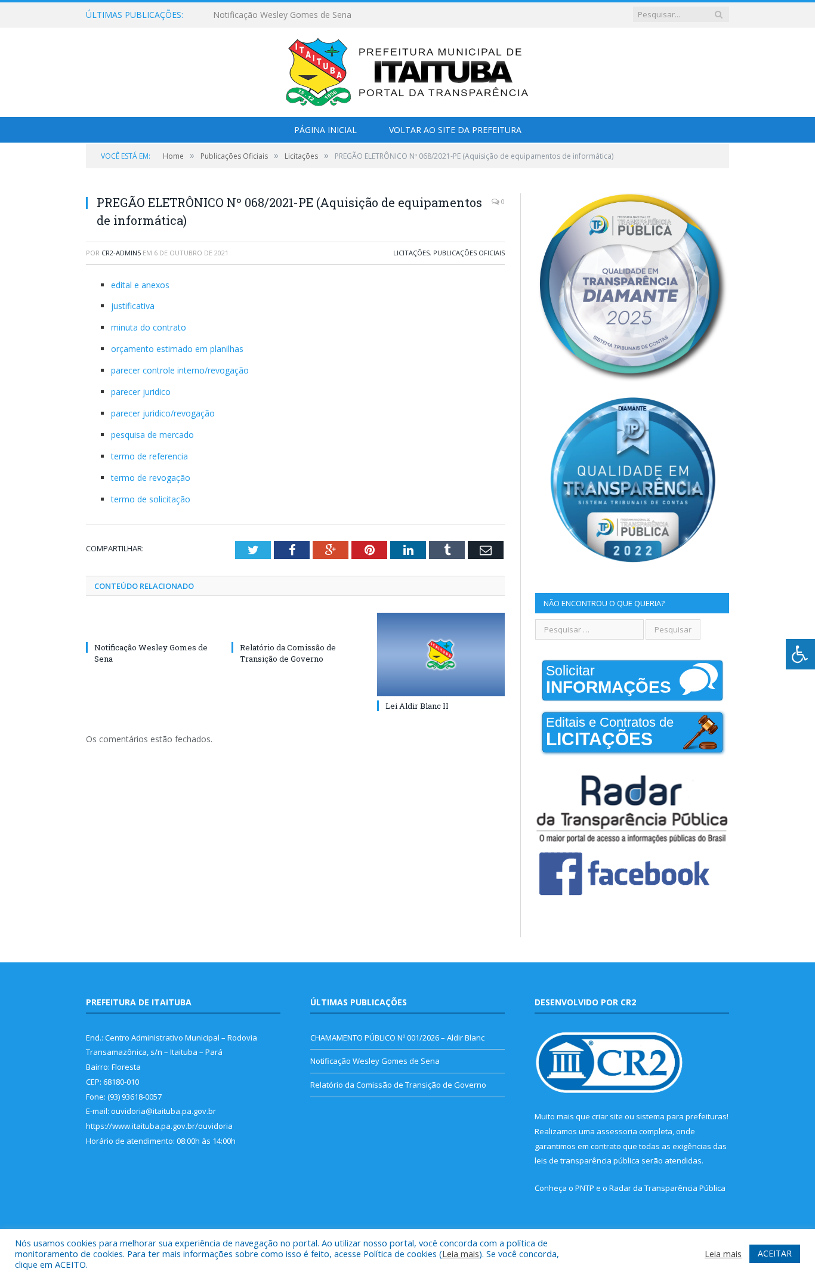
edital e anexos (140, 285)
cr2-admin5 (121, 252)
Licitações (411, 252)
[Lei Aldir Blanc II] (441, 654)
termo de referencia (149, 456)
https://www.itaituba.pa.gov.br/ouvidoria (159, 1125)
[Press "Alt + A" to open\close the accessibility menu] (800, 654)
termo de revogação (150, 477)
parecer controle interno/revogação (180, 370)
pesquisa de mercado (152, 434)
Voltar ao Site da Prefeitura (455, 129)
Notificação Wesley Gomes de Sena (282, 15)
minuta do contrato (148, 327)
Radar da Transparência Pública (667, 1188)
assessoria (617, 1131)
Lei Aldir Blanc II (417, 705)
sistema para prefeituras (681, 1116)
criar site (607, 1116)
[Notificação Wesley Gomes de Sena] (150, 625)
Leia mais (460, 1253)
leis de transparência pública (587, 1160)
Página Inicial (325, 129)
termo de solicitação (150, 499)
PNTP (584, 1188)
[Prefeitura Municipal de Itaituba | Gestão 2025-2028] (407, 69)
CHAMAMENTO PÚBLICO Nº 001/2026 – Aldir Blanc (397, 1037)
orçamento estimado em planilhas (177, 348)
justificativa (133, 305)
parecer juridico (141, 391)
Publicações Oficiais (469, 252)
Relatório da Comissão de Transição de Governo (288, 652)
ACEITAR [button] (775, 1253)
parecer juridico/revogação (163, 413)
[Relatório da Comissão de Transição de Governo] (295, 625)
